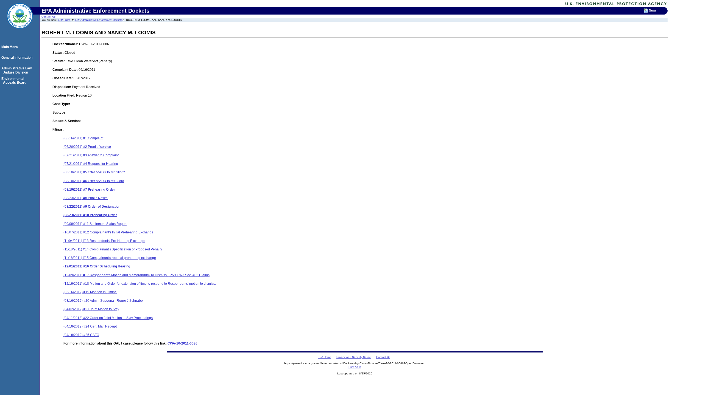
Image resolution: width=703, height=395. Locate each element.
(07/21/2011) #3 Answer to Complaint (91, 155)
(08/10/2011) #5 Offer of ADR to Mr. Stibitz (94, 172)
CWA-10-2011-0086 (182, 343)
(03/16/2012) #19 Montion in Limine (90, 292)
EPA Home (64, 19)
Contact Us (48, 16)
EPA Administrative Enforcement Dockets (98, 19)
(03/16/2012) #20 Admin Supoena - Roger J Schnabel (103, 301)
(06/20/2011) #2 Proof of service (87, 147)
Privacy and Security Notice (353, 357)
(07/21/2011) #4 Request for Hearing (90, 164)
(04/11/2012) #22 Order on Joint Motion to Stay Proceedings (108, 318)
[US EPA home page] (20, 31)
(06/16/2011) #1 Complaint (83, 138)
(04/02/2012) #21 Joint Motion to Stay (91, 309)
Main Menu (10, 47)
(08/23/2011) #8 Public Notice (85, 198)
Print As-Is (354, 366)
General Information (17, 58)
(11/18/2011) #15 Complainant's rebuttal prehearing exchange (109, 258)
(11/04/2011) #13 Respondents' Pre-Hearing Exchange (104, 241)
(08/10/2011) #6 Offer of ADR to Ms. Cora (93, 181)
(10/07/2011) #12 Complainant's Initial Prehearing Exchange (108, 232)
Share (652, 10)
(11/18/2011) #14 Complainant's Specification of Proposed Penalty (112, 249)
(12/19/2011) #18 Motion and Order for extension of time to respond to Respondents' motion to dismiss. (139, 284)
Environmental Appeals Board (14, 80)
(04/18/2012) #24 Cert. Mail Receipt (90, 326)
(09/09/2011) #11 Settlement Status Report (95, 224)
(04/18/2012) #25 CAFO (81, 335)
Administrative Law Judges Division (17, 70)
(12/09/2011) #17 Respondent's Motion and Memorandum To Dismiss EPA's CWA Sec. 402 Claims (136, 275)
